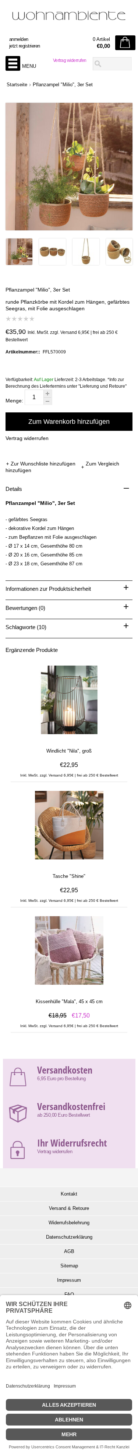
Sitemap (69, 1266)
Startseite (17, 84)
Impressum (69, 1280)
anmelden (18, 39)
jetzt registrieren (24, 46)
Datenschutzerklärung (69, 1237)
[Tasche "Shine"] (69, 863)
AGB (69, 1251)
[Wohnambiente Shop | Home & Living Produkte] (69, 19)
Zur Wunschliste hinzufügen (44, 464)
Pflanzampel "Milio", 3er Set (63, 84)
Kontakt (69, 1194)
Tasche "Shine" (69, 876)
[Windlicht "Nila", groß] (69, 737)
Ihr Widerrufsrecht (72, 1142)
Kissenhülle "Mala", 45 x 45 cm (69, 1001)
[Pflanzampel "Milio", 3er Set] (19, 263)
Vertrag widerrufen (69, 60)
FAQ (69, 1294)
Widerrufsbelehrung (69, 1222)
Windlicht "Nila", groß (69, 751)
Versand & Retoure (69, 1208)
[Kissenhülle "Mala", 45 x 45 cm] (69, 988)
